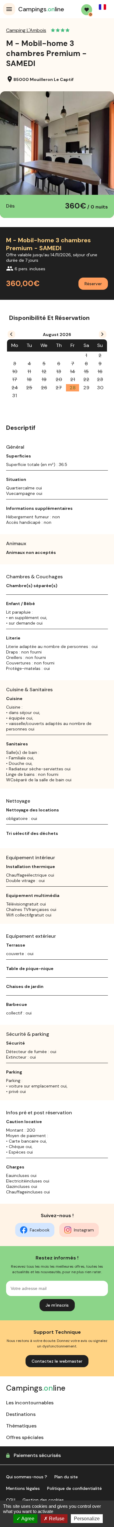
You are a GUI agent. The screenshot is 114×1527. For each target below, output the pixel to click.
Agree (27, 1518)
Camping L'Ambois (26, 30)
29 (86, 387)
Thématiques (21, 1426)
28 (73, 387)
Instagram (84, 1230)
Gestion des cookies (43, 1500)
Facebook (40, 1230)
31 (14, 395)
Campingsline (41, 9)
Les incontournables (30, 1402)
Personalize (87, 1518)
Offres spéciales (24, 1437)
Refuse (56, 1518)
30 (100, 387)
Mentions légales (23, 1488)
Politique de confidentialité (74, 1488)
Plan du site (66, 1477)
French (102, 7)
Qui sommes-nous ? (26, 1477)
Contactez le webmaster (57, 1361)
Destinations (21, 1414)
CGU (10, 1500)
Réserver (93, 283)
